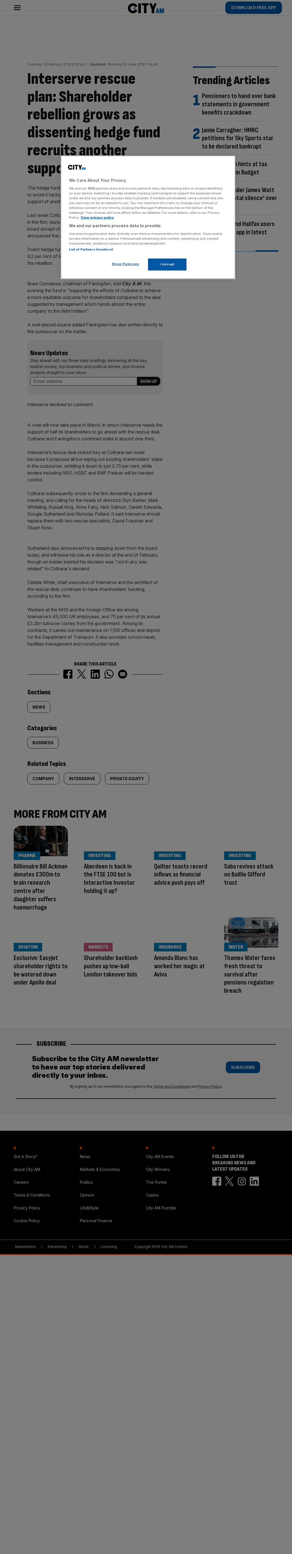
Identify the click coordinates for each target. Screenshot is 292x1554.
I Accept (167, 264)
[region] (148, 217)
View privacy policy (97, 217)
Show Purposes (125, 264)
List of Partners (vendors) (91, 249)
